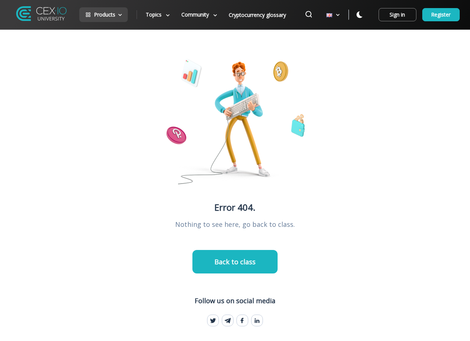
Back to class (235, 261)
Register (441, 14)
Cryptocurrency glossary (257, 14)
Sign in (397, 14)
